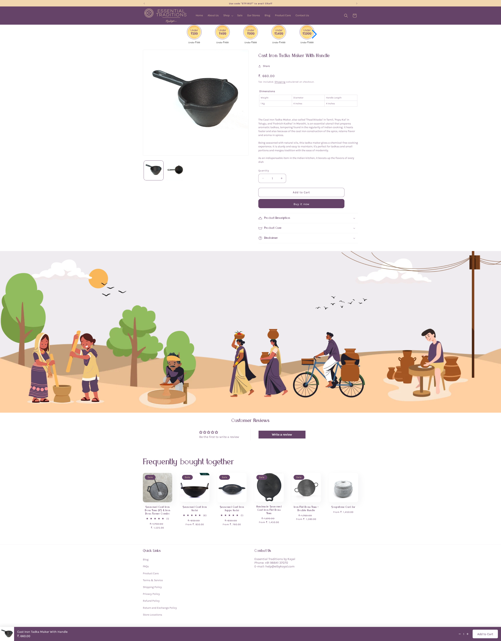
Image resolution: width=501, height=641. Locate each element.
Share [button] (266, 66)
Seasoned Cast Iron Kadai (195, 509)
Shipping (280, 81)
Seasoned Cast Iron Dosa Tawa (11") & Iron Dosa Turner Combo (157, 510)
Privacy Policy (151, 594)
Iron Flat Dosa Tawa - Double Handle (306, 509)
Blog (146, 559)
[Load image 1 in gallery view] (153, 170)
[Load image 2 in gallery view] (175, 170)
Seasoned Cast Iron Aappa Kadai (232, 509)
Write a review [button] (282, 434)
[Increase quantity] (467, 634)
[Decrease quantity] (460, 634)
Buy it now (301, 204)
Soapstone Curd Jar (343, 507)
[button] (228, 15)
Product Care (151, 573)
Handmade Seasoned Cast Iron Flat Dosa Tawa (269, 510)
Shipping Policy (152, 587)
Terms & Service (153, 580)
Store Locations (152, 614)
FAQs (146, 566)
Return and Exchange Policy (160, 607)
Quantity (263, 170)
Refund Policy (151, 600)
